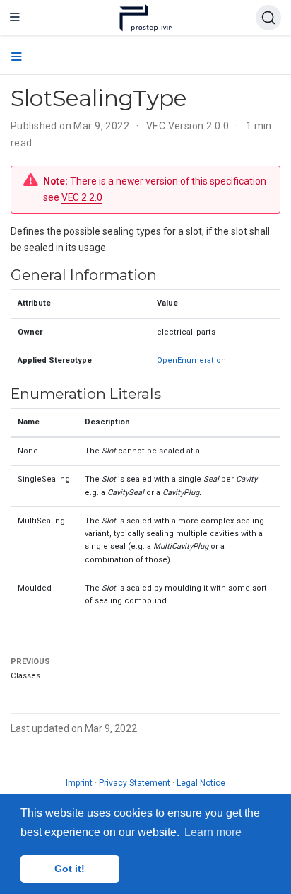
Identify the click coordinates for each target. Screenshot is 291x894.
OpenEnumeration (191, 360)
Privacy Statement (134, 783)
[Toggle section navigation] (17, 57)
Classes (25, 675)
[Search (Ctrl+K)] (268, 17)
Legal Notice (201, 783)
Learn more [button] (213, 832)
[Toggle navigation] (15, 17)
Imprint (79, 783)
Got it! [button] (69, 868)
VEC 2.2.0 (81, 197)
